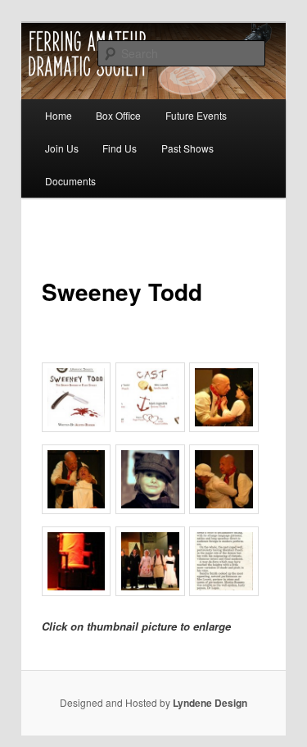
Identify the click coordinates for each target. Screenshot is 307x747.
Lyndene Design (210, 702)
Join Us (62, 148)
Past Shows (187, 148)
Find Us (119, 148)
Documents (70, 181)
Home (58, 115)
